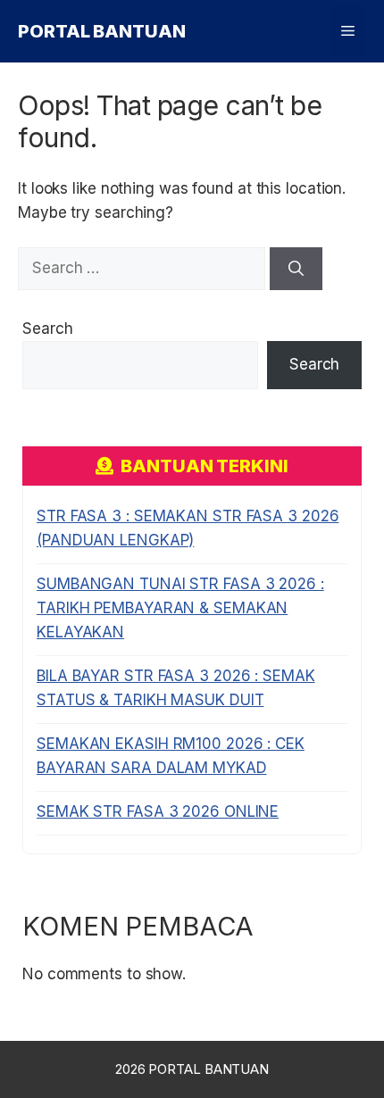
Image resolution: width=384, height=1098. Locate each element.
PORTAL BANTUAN (102, 31)
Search (47, 328)
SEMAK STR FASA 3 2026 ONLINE (158, 811)
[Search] (296, 268)
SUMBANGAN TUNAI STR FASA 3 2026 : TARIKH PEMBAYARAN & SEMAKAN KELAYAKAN (180, 608)
